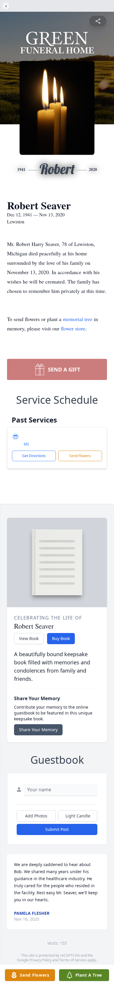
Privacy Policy (40, 960)
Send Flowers (80, 455)
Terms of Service (73, 960)
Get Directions (34, 455)
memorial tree (77, 319)
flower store (73, 328)
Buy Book (61, 638)
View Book (29, 638)
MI (26, 444)
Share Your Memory (38, 729)
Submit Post (57, 829)
